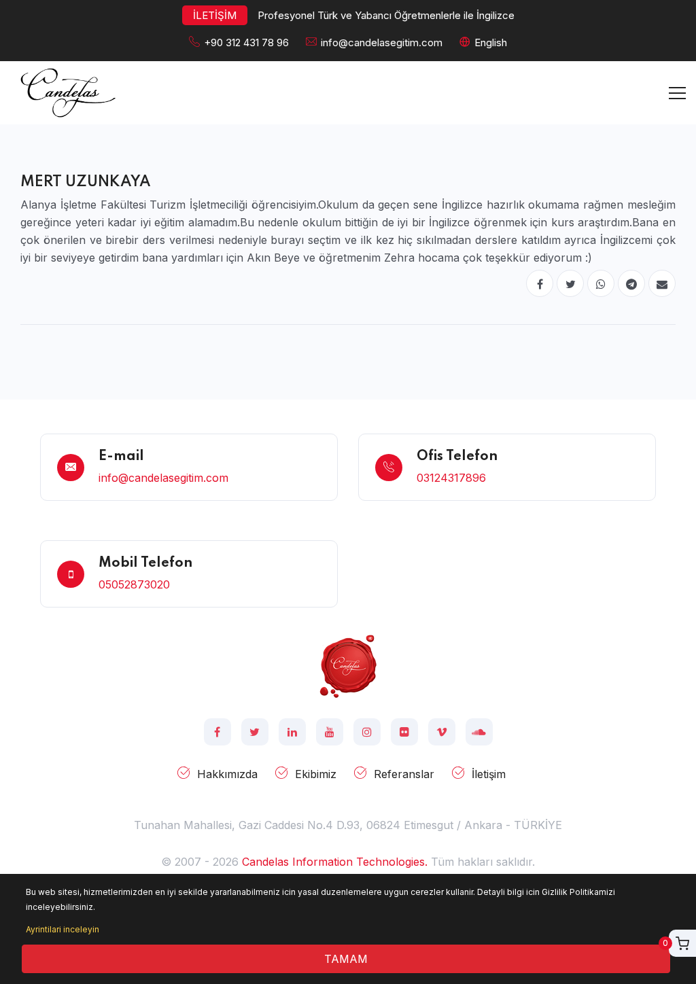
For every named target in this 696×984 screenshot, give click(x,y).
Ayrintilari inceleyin (62, 929)
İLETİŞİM (215, 15)
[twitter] (570, 283)
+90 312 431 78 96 (246, 42)
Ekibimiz (315, 774)
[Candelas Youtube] (329, 731)
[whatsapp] (600, 283)
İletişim (489, 774)
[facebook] (539, 283)
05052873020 (134, 584)
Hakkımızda (227, 774)
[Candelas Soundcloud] (479, 731)
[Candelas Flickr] (404, 731)
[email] (662, 283)
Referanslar (404, 774)
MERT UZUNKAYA (85, 182)
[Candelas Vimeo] (441, 731)
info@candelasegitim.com (381, 42)
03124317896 (451, 478)
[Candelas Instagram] (367, 731)
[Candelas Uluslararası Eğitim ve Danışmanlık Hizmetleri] (348, 665)
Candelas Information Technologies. (335, 861)
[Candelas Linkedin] (292, 731)
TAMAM (346, 959)
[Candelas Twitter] (254, 731)
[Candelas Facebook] (217, 731)
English (490, 42)
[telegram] (631, 283)
